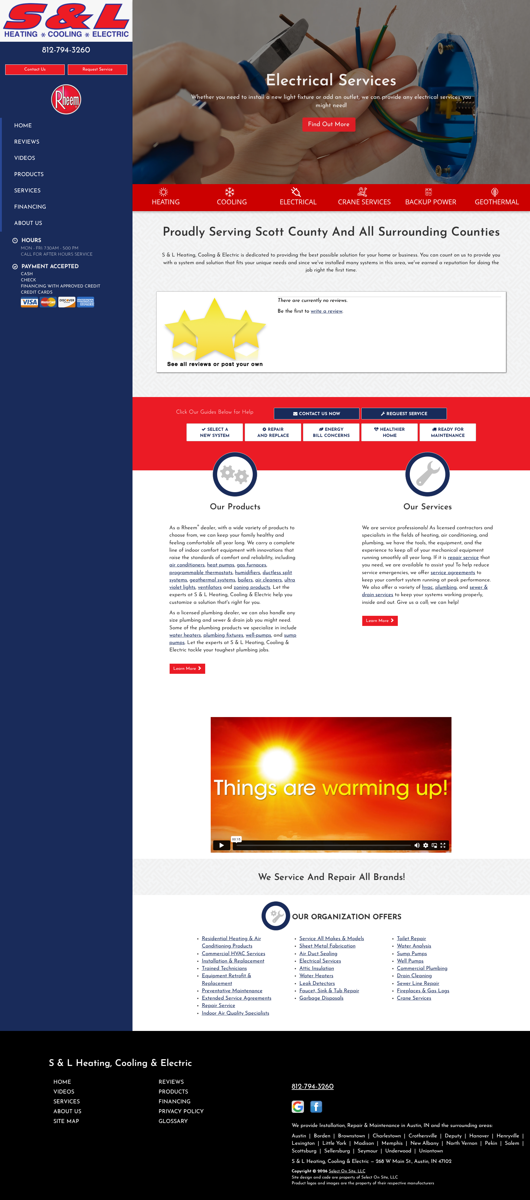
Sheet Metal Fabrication (327, 946)
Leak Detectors (317, 983)
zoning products (252, 587)
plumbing (446, 587)
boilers (245, 580)
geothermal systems (212, 580)
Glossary (173, 1121)
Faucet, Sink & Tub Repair (329, 991)
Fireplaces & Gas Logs (423, 991)
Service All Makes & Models (331, 938)
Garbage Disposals (321, 998)
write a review (326, 311)
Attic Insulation (316, 968)
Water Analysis (414, 946)
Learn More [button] (185, 668)
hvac (427, 587)
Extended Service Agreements (236, 998)
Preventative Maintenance (232, 991)
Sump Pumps (412, 953)
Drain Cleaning (414, 975)
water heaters (185, 635)
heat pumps (220, 565)
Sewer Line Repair (418, 983)
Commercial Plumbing (422, 968)
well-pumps (258, 635)
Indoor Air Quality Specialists (235, 1013)
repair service (463, 557)
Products (29, 174)
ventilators (210, 587)
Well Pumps (410, 961)
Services (27, 191)
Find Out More (329, 117)
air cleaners (268, 580)
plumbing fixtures (223, 635)
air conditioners (187, 565)
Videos (24, 158)
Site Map (66, 1121)
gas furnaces (251, 565)
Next (523, 92)
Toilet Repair (411, 938)
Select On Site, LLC (347, 1171)
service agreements (453, 572)
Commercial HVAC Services (233, 953)
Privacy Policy (181, 1111)
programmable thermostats (200, 572)
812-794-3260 (313, 1086)
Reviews (26, 142)
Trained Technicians (224, 968)
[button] (316, 413)
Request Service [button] (98, 69)
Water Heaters (316, 975)
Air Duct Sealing (318, 953)
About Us (28, 223)
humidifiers (247, 572)
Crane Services (414, 998)
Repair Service (218, 1005)
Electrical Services (320, 961)
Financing (30, 207)
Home (23, 126)
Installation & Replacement (233, 961)
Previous (137, 92)
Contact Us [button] (35, 69)
